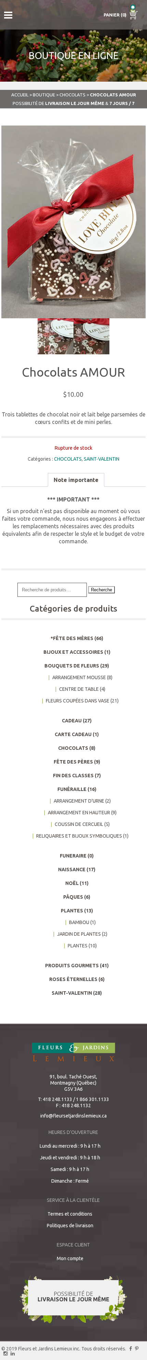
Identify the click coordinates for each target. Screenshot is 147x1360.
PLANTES (72, 910)
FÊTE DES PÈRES (73, 762)
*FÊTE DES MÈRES (72, 638)
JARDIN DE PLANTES (79, 934)
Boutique (44, 94)
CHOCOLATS (72, 94)
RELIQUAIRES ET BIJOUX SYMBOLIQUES (79, 836)
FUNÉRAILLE (71, 789)
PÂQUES (73, 897)
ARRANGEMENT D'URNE (79, 801)
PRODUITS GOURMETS (72, 965)
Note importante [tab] (76, 480)
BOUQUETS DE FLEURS (71, 666)
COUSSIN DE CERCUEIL (79, 824)
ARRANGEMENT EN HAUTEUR (79, 812)
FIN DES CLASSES (73, 775)
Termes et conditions (70, 1214)
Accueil (19, 94)
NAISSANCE (71, 869)
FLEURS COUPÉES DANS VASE (77, 700)
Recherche (101, 589)
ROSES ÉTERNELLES (73, 979)
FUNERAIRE (73, 856)
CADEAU (72, 720)
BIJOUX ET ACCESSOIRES (73, 652)
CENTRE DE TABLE (79, 689)
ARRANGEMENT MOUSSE (79, 677)
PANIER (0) (116, 14)
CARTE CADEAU (73, 734)
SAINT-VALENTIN (101, 459)
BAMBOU (79, 922)
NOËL (72, 883)
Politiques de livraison (70, 1225)
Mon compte (70, 1258)
